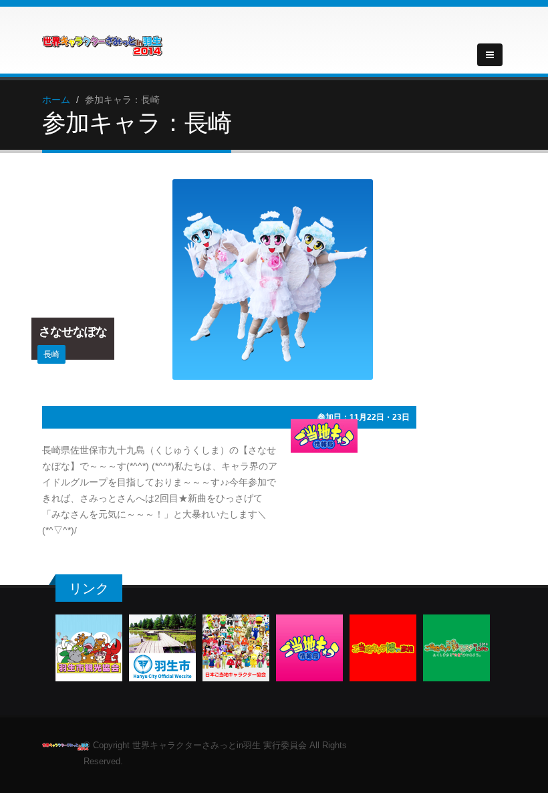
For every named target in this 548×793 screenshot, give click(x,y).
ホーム (56, 99)
